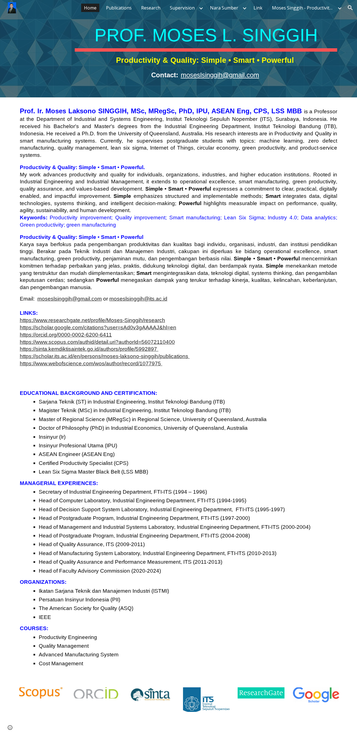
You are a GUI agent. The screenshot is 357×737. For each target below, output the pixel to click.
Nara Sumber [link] (224, 8)
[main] (206, 49)
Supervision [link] (182, 8)
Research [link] (150, 8)
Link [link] (258, 8)
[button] (350, 8)
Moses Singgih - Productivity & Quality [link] (304, 8)
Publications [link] (119, 8)
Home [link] (90, 8)
